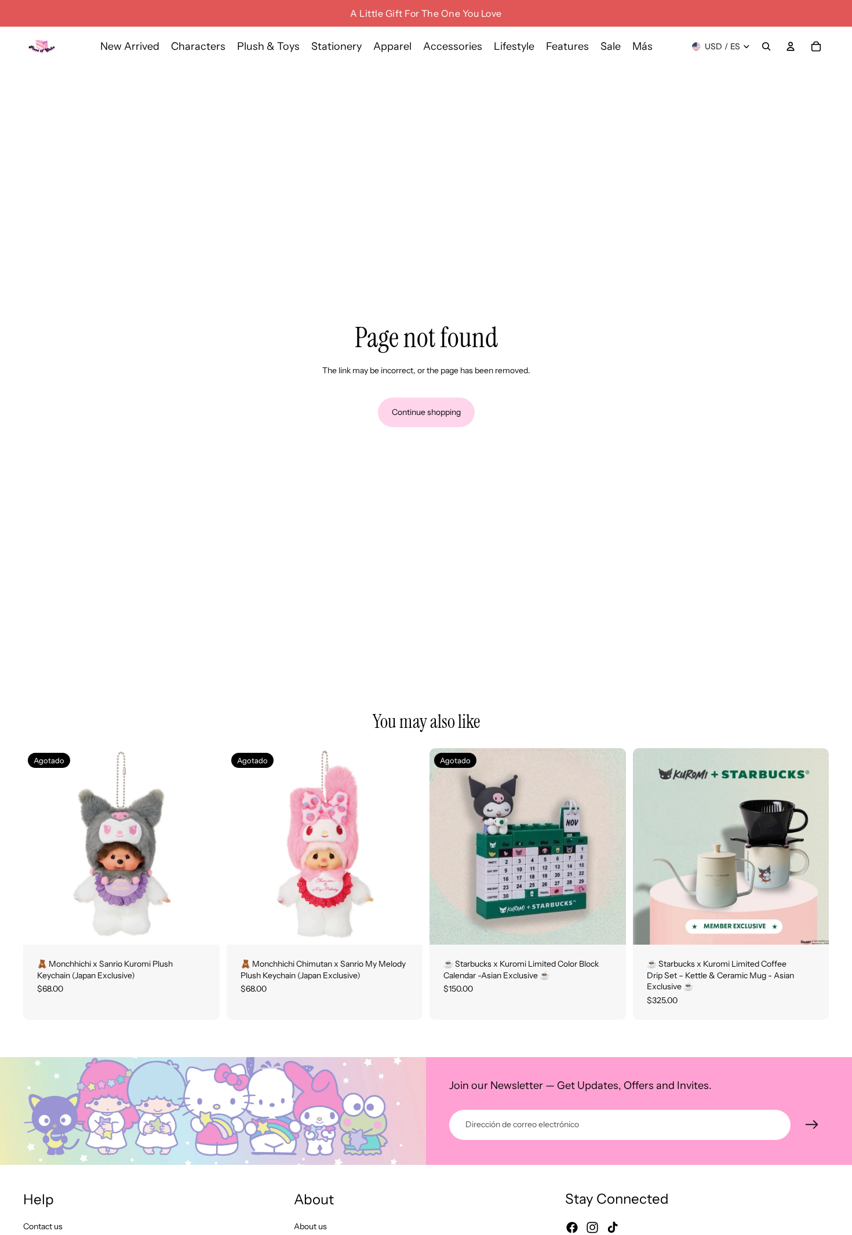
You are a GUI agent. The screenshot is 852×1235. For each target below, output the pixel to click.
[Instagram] (592, 1228)
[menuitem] (642, 46)
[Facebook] (572, 1228)
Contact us (43, 1226)
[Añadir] (810, 926)
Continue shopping (426, 412)
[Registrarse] (812, 1125)
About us (310, 1226)
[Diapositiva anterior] (40, 846)
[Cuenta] (790, 46)
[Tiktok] (613, 1228)
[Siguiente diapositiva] (202, 846)
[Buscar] (766, 46)
